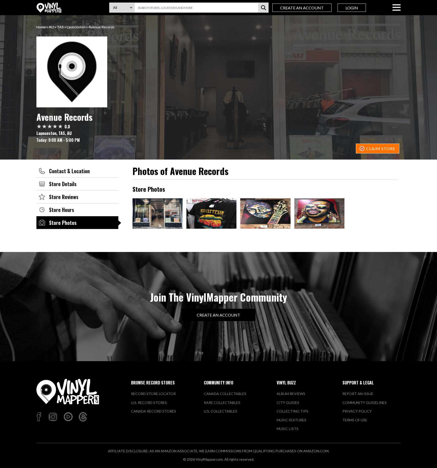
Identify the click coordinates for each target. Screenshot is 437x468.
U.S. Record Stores (149, 402)
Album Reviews (291, 394)
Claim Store (380, 148)
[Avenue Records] (218, 71)
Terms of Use (354, 420)
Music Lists (287, 428)
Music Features (291, 420)
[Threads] (83, 417)
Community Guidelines (364, 402)
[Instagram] (53, 417)
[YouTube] (68, 417)
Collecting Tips (292, 411)
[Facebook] (39, 417)
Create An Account (302, 7)
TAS (60, 27)
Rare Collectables (222, 402)
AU (51, 27)
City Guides (288, 402)
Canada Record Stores (153, 411)
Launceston (76, 27)
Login (351, 7)
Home (41, 27)
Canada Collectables (225, 394)
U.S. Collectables (220, 411)
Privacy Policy (357, 411)
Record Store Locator (153, 394)
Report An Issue (357, 394)
